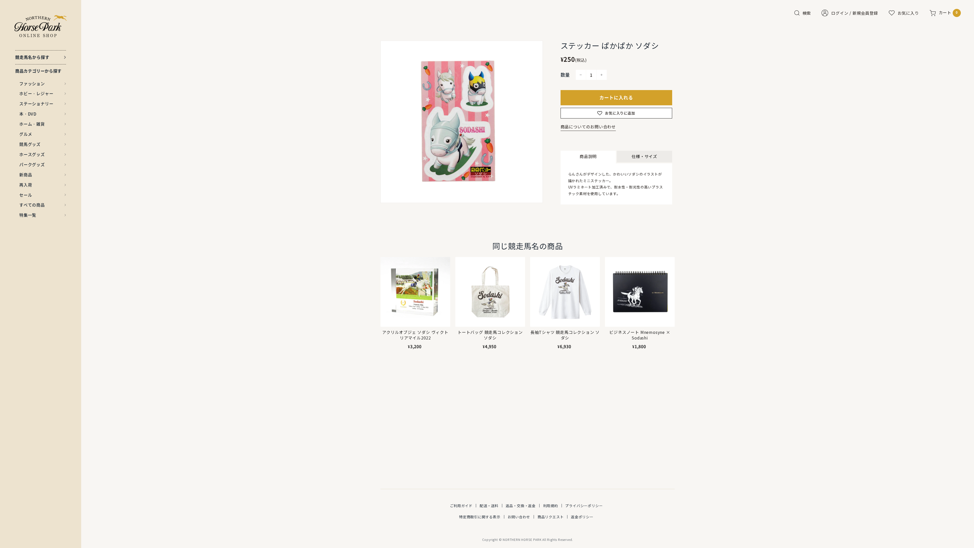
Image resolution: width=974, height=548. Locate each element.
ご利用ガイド (461, 505)
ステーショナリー (36, 103)
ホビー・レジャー (36, 93)
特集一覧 (27, 215)
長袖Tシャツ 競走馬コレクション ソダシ (565, 335)
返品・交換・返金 (521, 505)
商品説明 (588, 156)
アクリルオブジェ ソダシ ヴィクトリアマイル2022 (415, 335)
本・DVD (28, 114)
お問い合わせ (519, 516)
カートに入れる (616, 97)
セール (25, 195)
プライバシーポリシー (584, 505)
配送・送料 (489, 505)
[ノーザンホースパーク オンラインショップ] (40, 26)
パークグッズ (32, 164)
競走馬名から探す (32, 57)
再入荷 (25, 185)
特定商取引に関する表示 (479, 516)
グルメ (25, 134)
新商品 (25, 175)
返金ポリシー (582, 516)
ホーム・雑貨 (32, 124)
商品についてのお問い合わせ (588, 127)
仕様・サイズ (644, 156)
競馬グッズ (30, 144)
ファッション (32, 83)
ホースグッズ (32, 154)
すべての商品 (32, 205)
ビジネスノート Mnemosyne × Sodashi (639, 335)
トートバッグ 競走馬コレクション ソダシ (490, 335)
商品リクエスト (550, 516)
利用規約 (550, 505)
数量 (565, 74)
